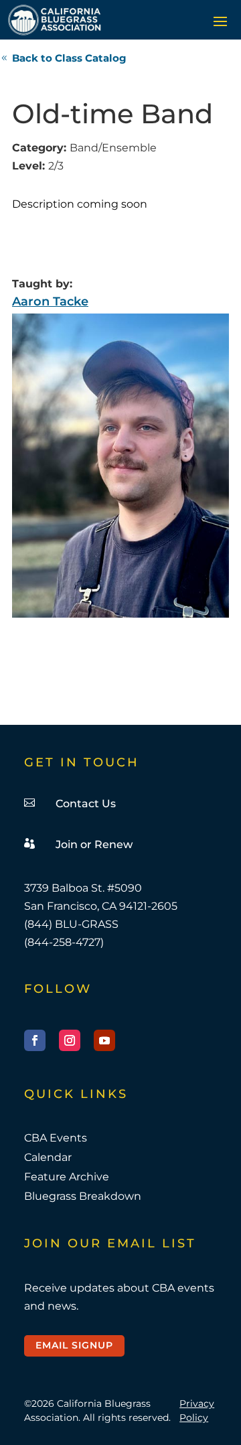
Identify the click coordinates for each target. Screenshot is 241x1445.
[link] (54, 19)
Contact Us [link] (86, 803)
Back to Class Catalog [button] (69, 58)
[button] (220, 20)
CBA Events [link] (55, 1137)
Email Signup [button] (74, 1345)
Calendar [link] (48, 1157)
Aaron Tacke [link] (50, 301)
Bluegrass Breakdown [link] (82, 1196)
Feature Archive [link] (66, 1176)
